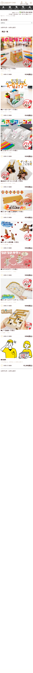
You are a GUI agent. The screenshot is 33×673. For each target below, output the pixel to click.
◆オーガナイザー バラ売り (9, 109)
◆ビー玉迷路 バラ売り (8, 330)
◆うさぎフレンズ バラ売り (9, 150)
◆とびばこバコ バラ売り (8, 68)
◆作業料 (3, 359)
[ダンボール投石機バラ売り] (16, 231)
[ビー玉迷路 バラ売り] (16, 319)
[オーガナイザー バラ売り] (16, 93)
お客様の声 (23, 8)
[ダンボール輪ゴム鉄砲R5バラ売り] (16, 200)
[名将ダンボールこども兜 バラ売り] (16, 169)
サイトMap (30, 8)
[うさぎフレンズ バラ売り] (16, 134)
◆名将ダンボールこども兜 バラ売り (12, 181)
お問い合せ (16, 8)
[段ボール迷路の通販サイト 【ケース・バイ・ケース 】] (8, 4)
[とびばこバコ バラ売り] (16, 52)
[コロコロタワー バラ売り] (16, 259)
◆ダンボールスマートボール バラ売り (12, 300)
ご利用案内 (10, 8)
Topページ (3, 8)
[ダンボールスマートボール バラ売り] (16, 288)
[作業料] (16, 349)
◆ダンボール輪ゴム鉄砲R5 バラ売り (12, 211)
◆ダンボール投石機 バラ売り (10, 242)
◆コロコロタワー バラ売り (9, 269)
